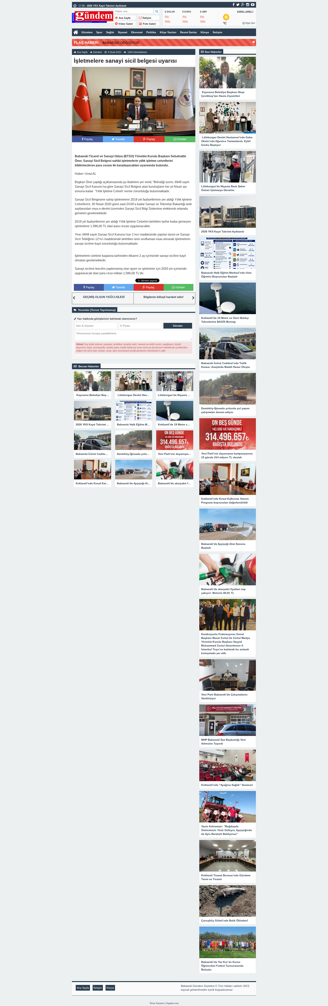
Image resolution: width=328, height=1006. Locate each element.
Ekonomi (137, 32)
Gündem (86, 32)
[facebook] (234, 4)
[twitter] (238, 4)
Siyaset (122, 32)
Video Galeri (125, 24)
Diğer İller (249, 23)
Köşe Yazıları (168, 32)
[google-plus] (242, 4)
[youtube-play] (253, 4)
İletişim (146, 18)
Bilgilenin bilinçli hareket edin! (164, 297)
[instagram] (247, 4)
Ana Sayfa (124, 18)
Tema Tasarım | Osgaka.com (164, 1003)
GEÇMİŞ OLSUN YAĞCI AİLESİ (104, 297)
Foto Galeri (149, 24)
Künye (205, 32)
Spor (99, 32)
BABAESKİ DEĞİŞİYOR (120, 43)
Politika (151, 32)
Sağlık (110, 32)
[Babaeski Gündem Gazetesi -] (92, 17)
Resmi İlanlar (188, 32)
